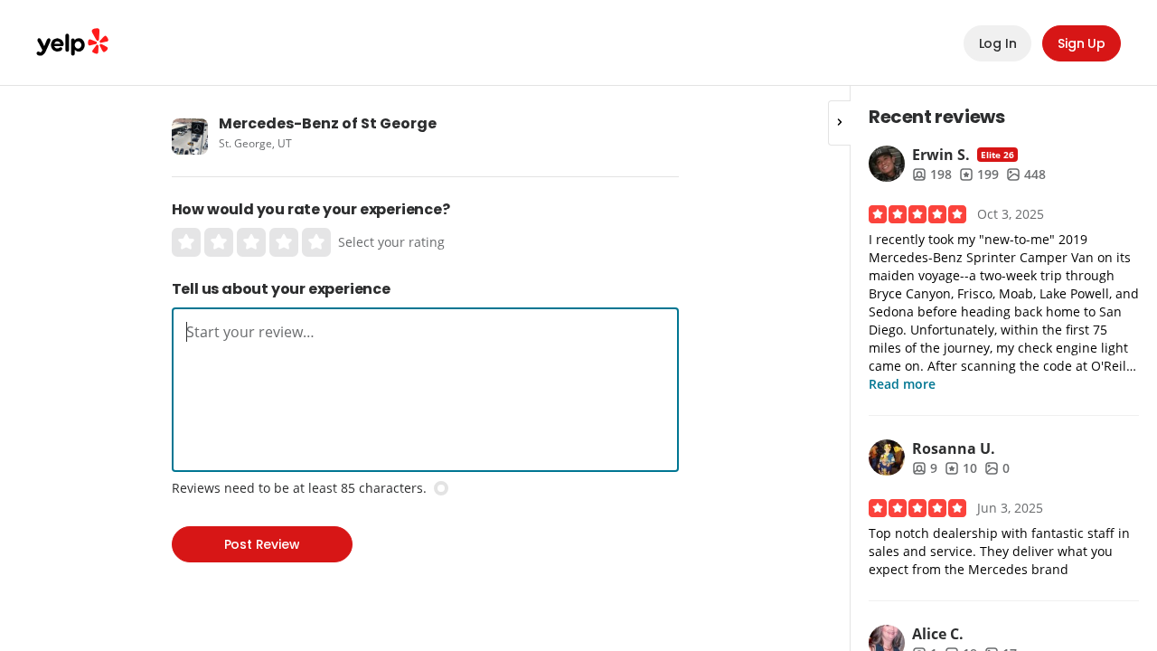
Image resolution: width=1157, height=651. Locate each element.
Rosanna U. (953, 448)
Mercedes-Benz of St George (328, 124)
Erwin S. (941, 155)
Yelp (72, 42)
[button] (839, 123)
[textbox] (425, 332)
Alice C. (938, 634)
